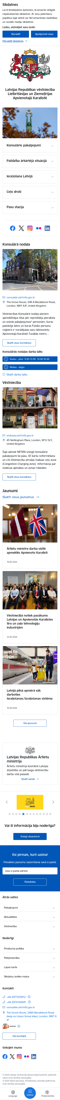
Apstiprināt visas (44, 34)
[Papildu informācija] (29, 997)
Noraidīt (15, 34)
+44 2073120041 (16, 1002)
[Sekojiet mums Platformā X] (21, 228)
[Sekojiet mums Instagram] (30, 228)
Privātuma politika (14, 948)
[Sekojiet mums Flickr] (38, 228)
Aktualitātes (10, 916)
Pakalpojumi (11, 907)
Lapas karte (10, 967)
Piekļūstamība (12, 957)
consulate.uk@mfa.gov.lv (21, 297)
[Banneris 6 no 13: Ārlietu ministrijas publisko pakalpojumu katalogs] (30, 802)
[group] (30, 122)
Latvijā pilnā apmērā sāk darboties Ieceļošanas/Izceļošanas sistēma (29, 694)
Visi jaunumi (30, 723)
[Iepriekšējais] (7, 802)
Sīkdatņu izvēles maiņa (16, 976)
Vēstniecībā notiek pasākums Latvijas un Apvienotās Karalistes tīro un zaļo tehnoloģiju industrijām (30, 621)
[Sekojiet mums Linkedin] (47, 228)
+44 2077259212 (16, 997)
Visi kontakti (19, 1036)
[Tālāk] (53, 802)
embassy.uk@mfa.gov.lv (20, 435)
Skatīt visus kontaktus (19, 342)
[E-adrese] (9, 1026)
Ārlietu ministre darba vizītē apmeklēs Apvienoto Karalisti (27, 550)
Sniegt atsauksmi (30, 836)
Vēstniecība (10, 926)
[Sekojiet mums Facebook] (12, 228)
